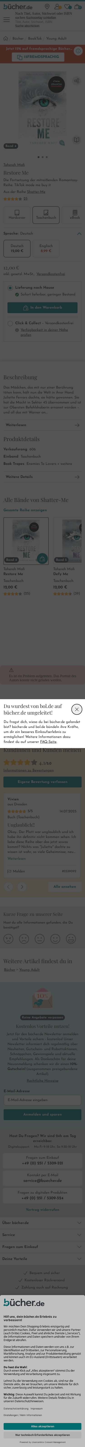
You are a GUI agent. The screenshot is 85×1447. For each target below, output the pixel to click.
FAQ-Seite (48, 742)
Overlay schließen (76, 709)
